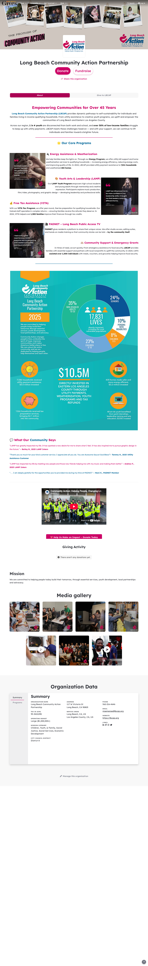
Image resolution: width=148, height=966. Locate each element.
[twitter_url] (111, 725)
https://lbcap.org (111, 718)
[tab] (40, 95)
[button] (41, 649)
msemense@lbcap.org (113, 711)
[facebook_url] (106, 725)
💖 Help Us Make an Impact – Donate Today (74, 537)
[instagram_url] (108, 725)
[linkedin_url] (103, 725)
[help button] (144, 962)
